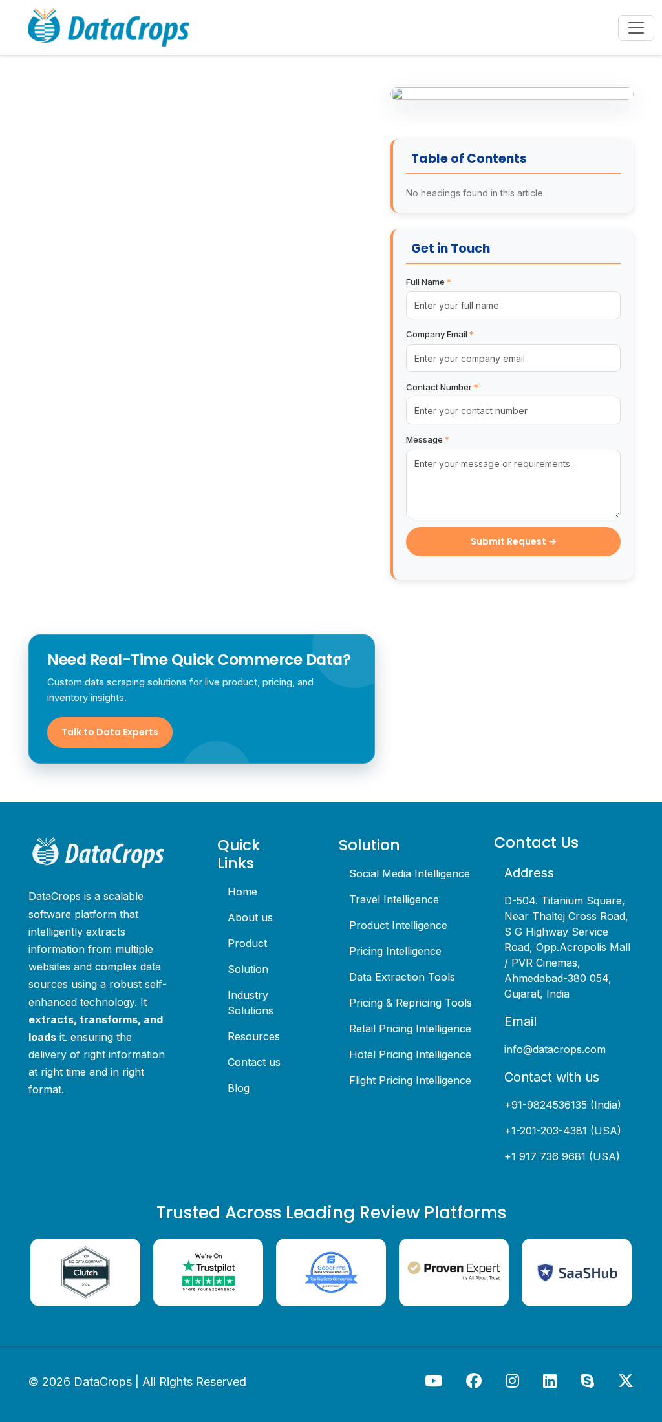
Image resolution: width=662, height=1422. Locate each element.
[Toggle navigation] (636, 28)
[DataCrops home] (98, 853)
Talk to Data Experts (109, 732)
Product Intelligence (398, 925)
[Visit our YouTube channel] (435, 1380)
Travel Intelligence (394, 899)
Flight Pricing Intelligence (410, 1080)
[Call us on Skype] (589, 1380)
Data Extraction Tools (402, 976)
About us (250, 917)
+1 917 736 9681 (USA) (562, 1156)
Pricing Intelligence (395, 951)
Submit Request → (514, 541)
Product (247, 943)
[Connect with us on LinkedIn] (551, 1380)
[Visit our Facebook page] (475, 1380)
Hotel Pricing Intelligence (410, 1054)
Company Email (440, 334)
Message (427, 439)
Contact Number (442, 387)
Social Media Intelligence (409, 873)
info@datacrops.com (555, 1049)
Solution (248, 969)
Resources (254, 1036)
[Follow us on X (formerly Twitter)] (626, 1380)
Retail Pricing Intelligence (410, 1028)
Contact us (254, 1062)
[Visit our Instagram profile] (514, 1380)
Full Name (428, 282)
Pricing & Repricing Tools (410, 1002)
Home (242, 891)
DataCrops (103, 1381)
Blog (239, 1088)
